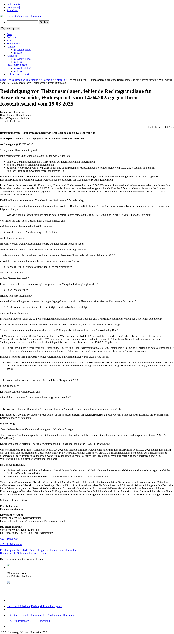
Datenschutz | (14, 4)
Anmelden (12, 10)
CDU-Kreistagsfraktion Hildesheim (19, 79)
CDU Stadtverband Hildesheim (58, 615)
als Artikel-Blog (22, 49)
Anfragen (12, 55)
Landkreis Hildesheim (18, 606)
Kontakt (11, 40)
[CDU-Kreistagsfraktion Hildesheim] (20, 16)
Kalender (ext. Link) (18, 74)
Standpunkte (13, 43)
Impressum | (13, 7)
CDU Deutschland (40, 620)
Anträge (11, 46)
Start (9, 34)
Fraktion (11, 37)
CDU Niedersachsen (18, 620)
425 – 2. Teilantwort (11, 544)
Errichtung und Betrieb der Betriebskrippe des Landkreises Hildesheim (38, 550)
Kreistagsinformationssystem (46, 606)
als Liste (18, 52)
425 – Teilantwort (9, 538)
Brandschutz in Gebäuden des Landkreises (23, 553)
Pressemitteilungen (17, 64)
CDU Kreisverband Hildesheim (24, 615)
